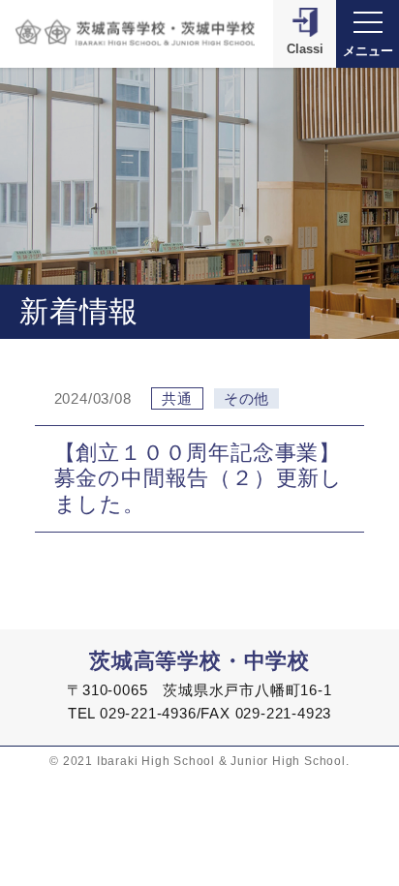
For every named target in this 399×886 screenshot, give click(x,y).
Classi (305, 49)
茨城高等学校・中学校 (199, 661)
